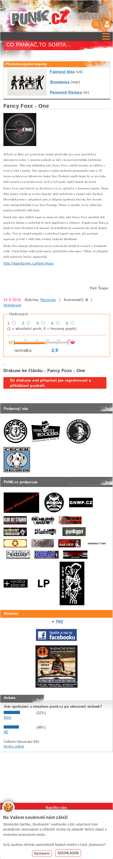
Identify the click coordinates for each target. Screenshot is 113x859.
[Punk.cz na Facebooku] (56, 640)
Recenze (48, 300)
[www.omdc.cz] (56, 686)
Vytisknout (12, 305)
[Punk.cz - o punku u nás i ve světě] (40, 16)
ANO (7, 718)
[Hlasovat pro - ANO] (19, 713)
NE (6, 732)
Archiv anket (14, 746)
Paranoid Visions (66, 92)
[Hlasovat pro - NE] (19, 727)
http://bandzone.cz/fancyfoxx (28, 263)
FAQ (59, 621)
